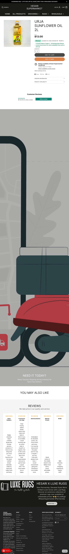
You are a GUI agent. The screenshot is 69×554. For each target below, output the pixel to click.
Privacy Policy (19, 550)
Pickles (18, 531)
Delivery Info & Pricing (21, 538)
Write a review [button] (43, 99)
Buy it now (49, 59)
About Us (18, 540)
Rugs (44, 14)
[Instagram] (58, 522)
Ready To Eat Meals (21, 536)
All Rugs (18, 515)
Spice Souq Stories (47, 515)
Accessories (32, 521)
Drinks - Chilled (20, 519)
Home (7, 14)
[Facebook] (55, 522)
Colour (31, 517)
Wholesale (57, 14)
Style (30, 519)
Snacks (18, 527)
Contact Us (19, 542)
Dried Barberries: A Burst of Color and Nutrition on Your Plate (48, 531)
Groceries (33, 14)
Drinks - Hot (19, 521)
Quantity (37, 48)
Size (30, 515)
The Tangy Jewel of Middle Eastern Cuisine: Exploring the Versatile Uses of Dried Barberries (48, 538)
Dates (17, 533)
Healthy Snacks (20, 529)
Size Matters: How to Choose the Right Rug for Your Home (47, 518)
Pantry (17, 517)
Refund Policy (19, 548)
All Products (19, 14)
